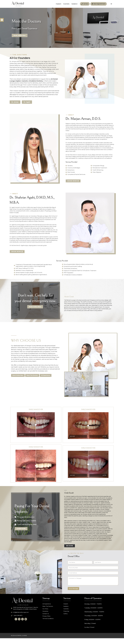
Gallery (65, 613)
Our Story (45, 608)
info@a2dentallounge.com (21, 612)
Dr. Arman (15, 102)
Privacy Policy (46, 616)
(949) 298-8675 (18, 615)
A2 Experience (46, 604)
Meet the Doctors (47, 606)
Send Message (73, 588)
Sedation (75, 4)
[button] (2, 20)
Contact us (45, 613)
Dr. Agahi (27, 102)
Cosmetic (66, 4)
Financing (66, 611)
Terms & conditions (47, 618)
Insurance (45, 611)
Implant (58, 4)
